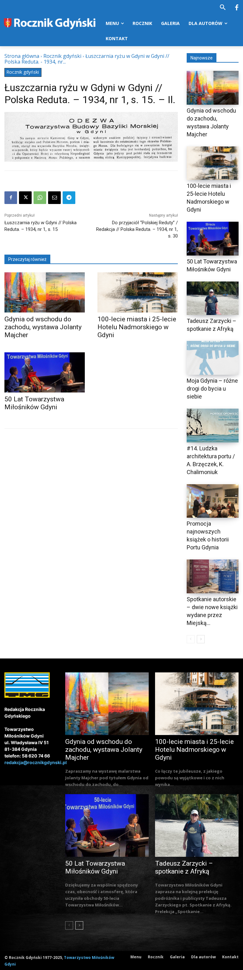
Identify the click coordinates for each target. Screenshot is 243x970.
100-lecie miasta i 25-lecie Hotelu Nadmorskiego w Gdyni (136, 327)
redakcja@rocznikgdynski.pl (35, 762)
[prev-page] (191, 639)
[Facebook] (236, 8)
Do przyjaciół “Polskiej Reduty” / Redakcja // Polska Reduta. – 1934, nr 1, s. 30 (137, 229)
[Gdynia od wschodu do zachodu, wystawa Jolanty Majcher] (44, 292)
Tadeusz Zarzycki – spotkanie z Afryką (184, 867)
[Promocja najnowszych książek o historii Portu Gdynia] (213, 501)
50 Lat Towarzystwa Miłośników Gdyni (95, 867)
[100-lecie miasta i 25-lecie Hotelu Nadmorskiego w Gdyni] (137, 292)
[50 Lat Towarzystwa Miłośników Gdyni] (44, 372)
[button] (222, 7)
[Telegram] (69, 197)
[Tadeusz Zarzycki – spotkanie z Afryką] (213, 298)
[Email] (54, 197)
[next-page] (201, 639)
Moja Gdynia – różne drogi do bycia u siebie (212, 388)
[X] (25, 197)
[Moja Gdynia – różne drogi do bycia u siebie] (213, 358)
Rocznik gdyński (62, 56)
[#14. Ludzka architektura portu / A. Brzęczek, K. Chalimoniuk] (213, 425)
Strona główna (21, 56)
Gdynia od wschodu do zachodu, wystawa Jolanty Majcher (43, 327)
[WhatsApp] (40, 197)
